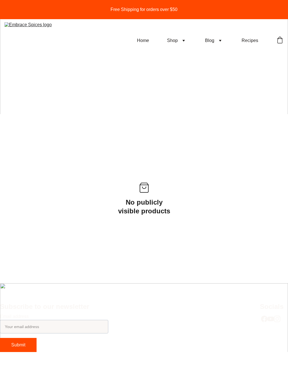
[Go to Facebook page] (264, 319)
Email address (14, 316)
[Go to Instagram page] (277, 319)
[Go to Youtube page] (270, 319)
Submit (18, 344)
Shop (172, 40)
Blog (209, 40)
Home (143, 40)
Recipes (250, 40)
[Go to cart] (280, 40)
